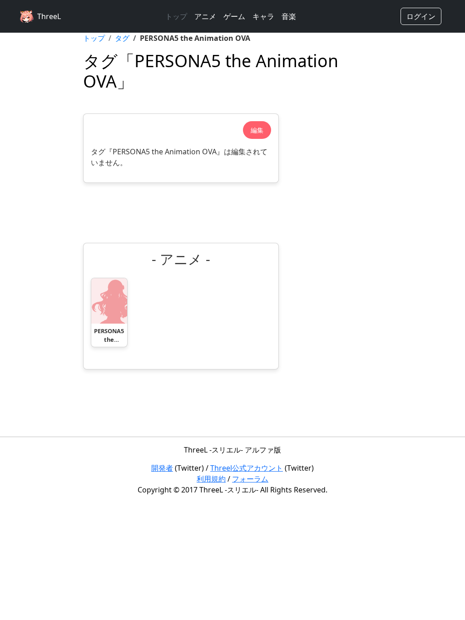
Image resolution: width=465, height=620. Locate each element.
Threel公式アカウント (246, 468)
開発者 (162, 468)
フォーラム (250, 479)
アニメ (205, 16)
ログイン (420, 16)
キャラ (263, 16)
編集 (257, 130)
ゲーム (234, 16)
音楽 (289, 16)
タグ (122, 38)
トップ (176, 16)
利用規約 (211, 479)
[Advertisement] (181, 213)
